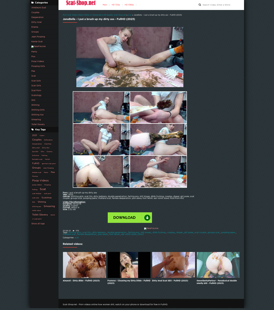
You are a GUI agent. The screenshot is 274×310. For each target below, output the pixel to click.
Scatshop (47, 198)
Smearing (36, 119)
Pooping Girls (38, 66)
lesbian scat (36, 172)
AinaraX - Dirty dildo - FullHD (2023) (81, 281)
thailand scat (69, 234)
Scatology (36, 95)
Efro (42, 151)
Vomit (52, 215)
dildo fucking (159, 232)
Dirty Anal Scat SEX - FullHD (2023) (170, 281)
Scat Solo (36, 81)
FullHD (35, 163)
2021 (34, 135)
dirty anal (36, 148)
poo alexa (103, 234)
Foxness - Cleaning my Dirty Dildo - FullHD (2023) (128, 282)
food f (141, 234)
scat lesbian (36, 193)
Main (105, 5)
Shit (33, 100)
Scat (33, 76)
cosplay (171, 232)
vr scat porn (37, 219)
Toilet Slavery (38, 124)
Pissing (35, 176)
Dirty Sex (45, 148)
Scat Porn (36, 90)
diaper (179, 232)
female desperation (86, 234)
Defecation (48, 140)
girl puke (188, 232)
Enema (34, 27)
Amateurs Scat (38, 8)
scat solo (35, 198)
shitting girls (74, 232)
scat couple (200, 232)
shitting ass (36, 206)
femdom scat (37, 159)
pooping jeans (228, 232)
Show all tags (38, 224)
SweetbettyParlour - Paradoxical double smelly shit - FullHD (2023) (217, 282)
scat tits (87, 232)
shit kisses (146, 232)
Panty (34, 52)
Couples (35, 12)
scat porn (47, 193)
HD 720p (116, 5)
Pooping (47, 185)
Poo (33, 56)
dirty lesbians (99, 232)
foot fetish (114, 234)
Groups (35, 32)
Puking (34, 189)
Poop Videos (37, 61)
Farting (44, 155)
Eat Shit (35, 151)
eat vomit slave (128, 234)
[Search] (200, 5)
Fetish (47, 159)
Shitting (35, 105)
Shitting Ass (37, 115)
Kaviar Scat (37, 41)
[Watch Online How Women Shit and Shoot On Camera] (80, 5)
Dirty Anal (36, 22)
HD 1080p (129, 5)
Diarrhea (47, 144)
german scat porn (49, 163)
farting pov (133, 232)
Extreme (35, 155)
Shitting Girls (38, 110)
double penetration (116, 232)
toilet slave (36, 210)
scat (77, 238)
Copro (42, 135)
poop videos (37, 185)
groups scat (213, 232)
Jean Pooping (38, 37)
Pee (33, 71)
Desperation (37, 17)
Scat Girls (36, 86)
